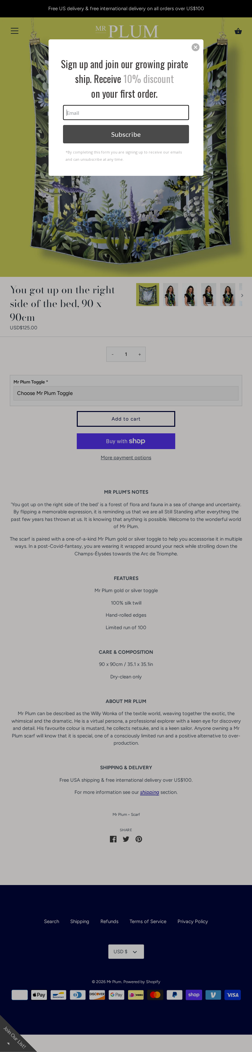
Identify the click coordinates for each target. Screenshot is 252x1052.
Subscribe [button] (126, 134)
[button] (196, 47)
